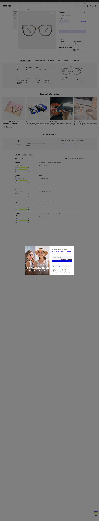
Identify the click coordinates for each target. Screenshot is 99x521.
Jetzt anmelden (62, 261)
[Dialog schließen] (72, 247)
